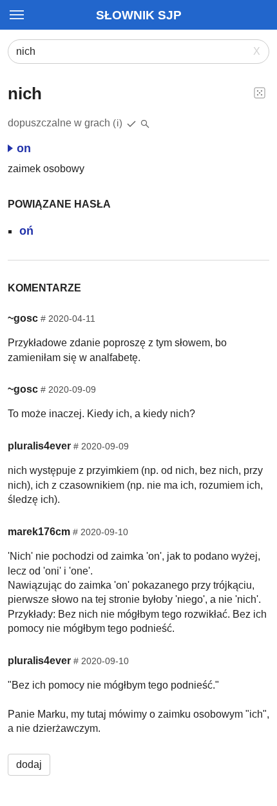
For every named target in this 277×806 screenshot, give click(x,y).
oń (26, 230)
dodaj (29, 764)
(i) (118, 122)
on (24, 148)
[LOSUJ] (259, 92)
